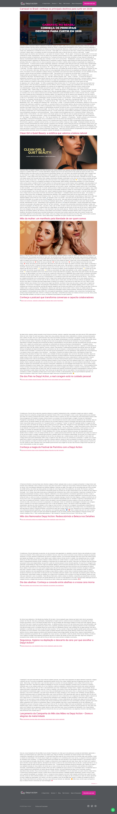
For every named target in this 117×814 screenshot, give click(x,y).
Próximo (94, 783)
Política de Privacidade (41, 806)
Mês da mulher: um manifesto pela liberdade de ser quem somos (53, 218)
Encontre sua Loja (89, 3)
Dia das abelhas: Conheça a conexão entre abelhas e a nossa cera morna (57, 582)
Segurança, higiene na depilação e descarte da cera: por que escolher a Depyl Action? (56, 641)
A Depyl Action (46, 3)
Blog (60, 3)
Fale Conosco (66, 3)
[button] (54, 3)
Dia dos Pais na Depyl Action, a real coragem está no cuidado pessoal (55, 376)
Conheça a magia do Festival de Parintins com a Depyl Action (51, 447)
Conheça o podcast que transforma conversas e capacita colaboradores (57, 297)
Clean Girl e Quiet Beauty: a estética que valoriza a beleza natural (53, 133)
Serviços (54, 3)
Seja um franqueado (77, 3)
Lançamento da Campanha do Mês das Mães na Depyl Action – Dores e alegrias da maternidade (56, 714)
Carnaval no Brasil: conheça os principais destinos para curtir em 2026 (56, 8)
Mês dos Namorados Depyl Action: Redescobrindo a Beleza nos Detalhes (57, 516)
